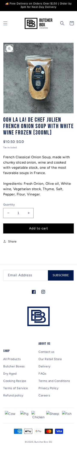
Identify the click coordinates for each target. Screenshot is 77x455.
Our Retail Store (50, 359)
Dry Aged (10, 373)
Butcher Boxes (14, 366)
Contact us (46, 352)
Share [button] (12, 241)
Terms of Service (15, 388)
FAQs (42, 373)
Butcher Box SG (43, 441)
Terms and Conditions (54, 381)
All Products (12, 359)
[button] (5, 23)
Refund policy (13, 395)
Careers (44, 395)
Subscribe (61, 275)
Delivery (44, 366)
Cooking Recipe (14, 381)
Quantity (9, 204)
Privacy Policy (48, 388)
